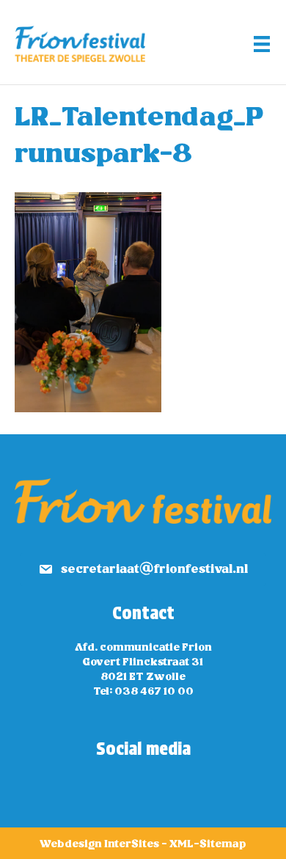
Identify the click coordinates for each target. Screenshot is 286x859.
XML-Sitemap (207, 844)
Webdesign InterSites (99, 844)
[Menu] (261, 44)
